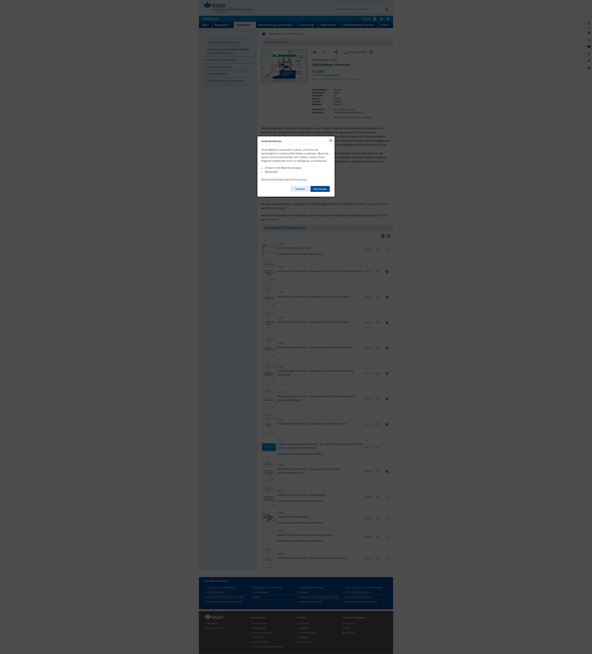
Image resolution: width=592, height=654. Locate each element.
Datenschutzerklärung (274, 179)
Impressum (300, 179)
